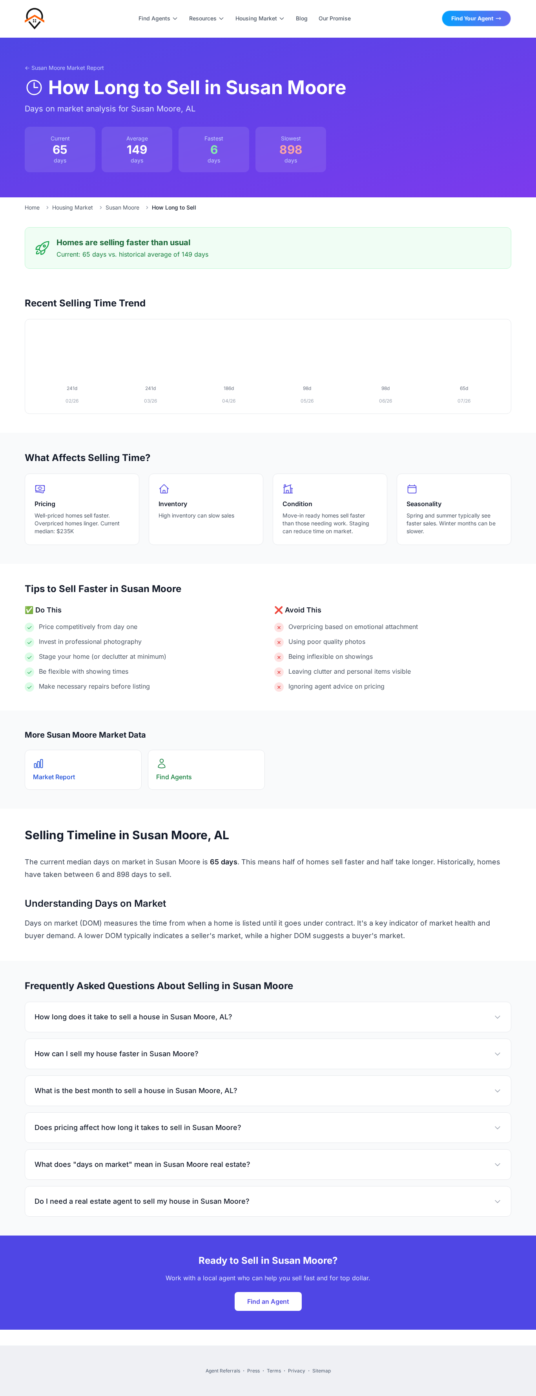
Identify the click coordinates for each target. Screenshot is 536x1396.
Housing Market (256, 18)
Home (32, 207)
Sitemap (321, 1371)
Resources (203, 18)
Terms (274, 1371)
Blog (302, 18)
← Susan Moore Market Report (64, 67)
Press (253, 1371)
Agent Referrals (223, 1371)
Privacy (296, 1371)
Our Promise (335, 18)
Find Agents (154, 18)
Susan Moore (122, 207)
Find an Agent (268, 1301)
